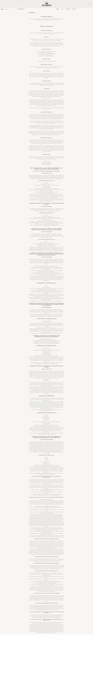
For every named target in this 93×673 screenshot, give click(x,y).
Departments (21, 9)
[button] (88, 4)
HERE (59, 40)
